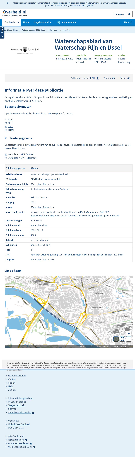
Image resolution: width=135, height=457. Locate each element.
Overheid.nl (10, 23)
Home (26, 22)
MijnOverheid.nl (16, 436)
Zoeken (12, 389)
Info (91, 346)
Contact (12, 379)
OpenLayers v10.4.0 (105, 346)
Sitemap (12, 408)
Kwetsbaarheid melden (19, 412)
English (11, 382)
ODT (10, 123)
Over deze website (17, 375)
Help (10, 386)
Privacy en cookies (17, 401)
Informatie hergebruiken (20, 398)
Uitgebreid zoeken (43, 22)
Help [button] (126, 22)
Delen (123, 78)
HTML (11, 130)
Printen (107, 78)
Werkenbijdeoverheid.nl (20, 446)
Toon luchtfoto (116, 339)
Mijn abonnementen (67, 22)
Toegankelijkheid (16, 405)
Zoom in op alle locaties (122, 339)
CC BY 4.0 (124, 346)
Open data (13, 420)
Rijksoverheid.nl (16, 439)
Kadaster (116, 346)
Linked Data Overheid (19, 424)
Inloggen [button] (119, 14)
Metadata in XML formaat (21, 154)
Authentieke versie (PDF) (83, 79)
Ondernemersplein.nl (18, 443)
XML (10, 126)
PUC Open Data (16, 427)
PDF (10, 119)
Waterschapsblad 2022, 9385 (33, 30)
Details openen (2, 32)
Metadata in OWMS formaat (22, 158)
